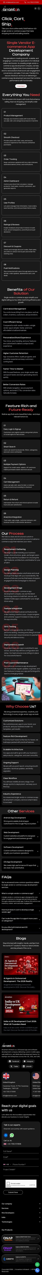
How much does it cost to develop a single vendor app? (18, 911)
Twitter (16, 1066)
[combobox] (7, 1164)
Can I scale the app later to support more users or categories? (20, 919)
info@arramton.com (12, 2)
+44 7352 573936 (9, 1092)
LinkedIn (29, 1066)
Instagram (30, 1061)
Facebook (15, 1061)
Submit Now (13, 1192)
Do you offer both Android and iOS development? (14, 928)
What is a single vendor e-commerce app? (18, 893)
